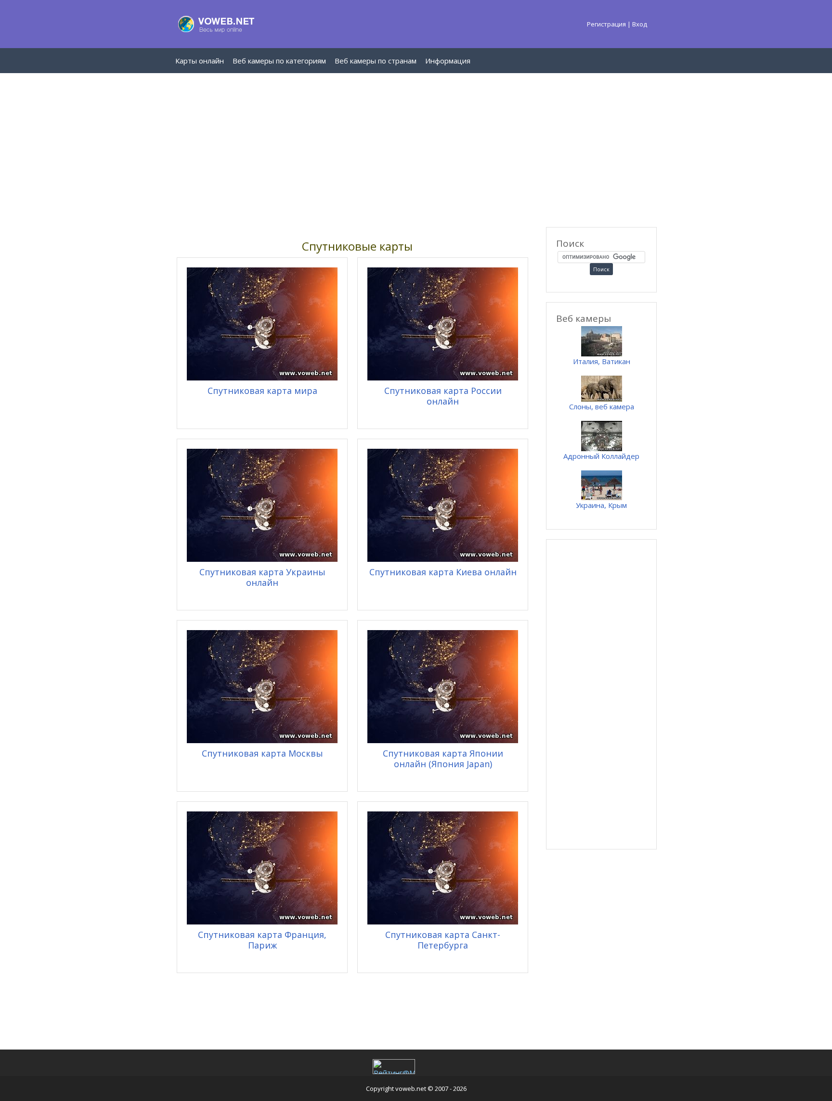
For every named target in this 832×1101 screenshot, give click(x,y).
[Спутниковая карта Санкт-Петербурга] (442, 921)
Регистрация (606, 24)
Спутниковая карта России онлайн (443, 396)
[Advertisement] (416, 150)
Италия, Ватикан (601, 361)
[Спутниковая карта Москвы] (262, 740)
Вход (639, 24)
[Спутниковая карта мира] (262, 377)
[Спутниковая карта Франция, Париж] (262, 921)
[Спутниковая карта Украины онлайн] (262, 559)
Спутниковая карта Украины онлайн (262, 577)
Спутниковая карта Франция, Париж (262, 940)
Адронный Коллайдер (601, 456)
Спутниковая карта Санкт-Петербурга (442, 940)
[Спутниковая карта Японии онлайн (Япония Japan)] (442, 740)
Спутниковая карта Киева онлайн (443, 572)
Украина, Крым (601, 505)
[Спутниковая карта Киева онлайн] (442, 559)
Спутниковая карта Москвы (262, 753)
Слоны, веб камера (601, 406)
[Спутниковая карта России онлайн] (442, 377)
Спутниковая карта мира (262, 390)
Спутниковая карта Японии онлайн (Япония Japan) (443, 758)
